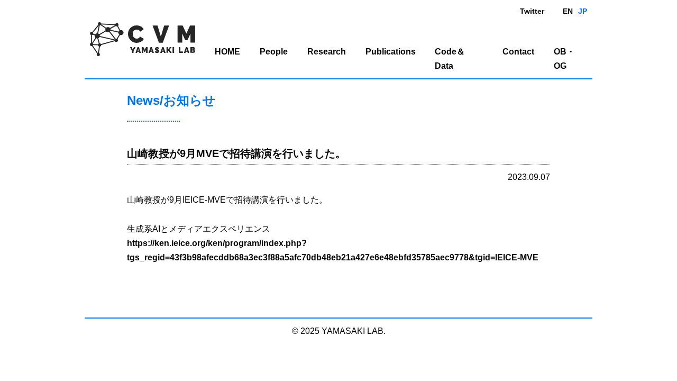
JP (582, 11)
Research (326, 51)
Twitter (532, 11)
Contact (518, 51)
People (274, 51)
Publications (390, 51)
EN (568, 11)
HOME (227, 51)
